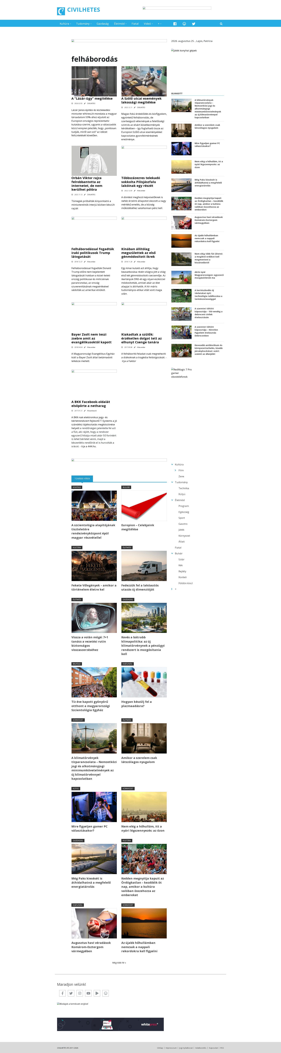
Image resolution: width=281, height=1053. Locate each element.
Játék (181, 529)
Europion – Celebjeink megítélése (137, 527)
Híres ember (141, 191)
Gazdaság (103, 23)
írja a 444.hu (88, 446)
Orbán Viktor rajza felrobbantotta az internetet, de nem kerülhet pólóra (86, 184)
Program (184, 506)
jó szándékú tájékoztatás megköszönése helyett (94, 424)
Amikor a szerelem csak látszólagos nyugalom (139, 760)
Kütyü (76, 788)
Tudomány (83, 23)
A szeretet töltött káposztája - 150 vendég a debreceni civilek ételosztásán (208, 313)
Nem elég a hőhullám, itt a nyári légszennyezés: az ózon (143, 828)
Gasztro (183, 523)
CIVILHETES (83, 9)
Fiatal (135, 23)
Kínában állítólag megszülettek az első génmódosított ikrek (138, 253)
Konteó (183, 577)
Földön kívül (186, 583)
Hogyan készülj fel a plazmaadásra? (136, 704)
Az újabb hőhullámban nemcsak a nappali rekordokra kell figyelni (139, 947)
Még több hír (118, 962)
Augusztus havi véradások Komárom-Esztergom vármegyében (91, 947)
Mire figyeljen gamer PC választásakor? (89, 828)
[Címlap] (61, 11)
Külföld (77, 487)
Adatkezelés (200, 1048)
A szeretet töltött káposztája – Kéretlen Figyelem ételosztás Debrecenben (206, 331)
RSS (222, 1048)
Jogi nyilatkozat (186, 1048)
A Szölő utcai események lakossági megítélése (141, 100)
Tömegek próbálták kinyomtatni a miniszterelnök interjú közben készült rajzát (93, 204)
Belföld (76, 663)
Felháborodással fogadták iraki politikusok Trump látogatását (92, 253)
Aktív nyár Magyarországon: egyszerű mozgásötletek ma (209, 275)
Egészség (127, 663)
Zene (181, 476)
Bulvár (126, 487)
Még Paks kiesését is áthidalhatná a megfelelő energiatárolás (91, 882)
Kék (181, 565)
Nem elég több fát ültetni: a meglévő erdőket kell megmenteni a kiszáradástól (209, 258)
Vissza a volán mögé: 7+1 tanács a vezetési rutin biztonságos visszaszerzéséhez (89, 643)
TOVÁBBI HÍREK (83, 478)
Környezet (78, 720)
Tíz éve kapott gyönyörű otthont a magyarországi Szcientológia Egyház (90, 706)
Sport (182, 517)
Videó (147, 23)
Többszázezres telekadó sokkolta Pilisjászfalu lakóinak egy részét (140, 182)
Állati (182, 541)
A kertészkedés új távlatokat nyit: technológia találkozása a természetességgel (208, 294)
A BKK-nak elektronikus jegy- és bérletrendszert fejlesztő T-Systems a (93, 419)
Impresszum (171, 1048)
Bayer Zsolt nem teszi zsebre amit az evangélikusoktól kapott (91, 338)
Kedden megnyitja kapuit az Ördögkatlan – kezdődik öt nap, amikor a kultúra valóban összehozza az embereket (142, 886)
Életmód (119, 23)
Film (181, 470)
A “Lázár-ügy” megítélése (92, 98)
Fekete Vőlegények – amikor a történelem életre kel (93, 587)
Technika (184, 488)
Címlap (160, 1048)
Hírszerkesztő (92, 411)
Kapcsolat (213, 1048)
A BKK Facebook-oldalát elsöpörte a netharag (90, 403)
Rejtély (182, 571)
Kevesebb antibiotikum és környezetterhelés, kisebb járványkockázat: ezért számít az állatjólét (209, 349)
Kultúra (64, 23)
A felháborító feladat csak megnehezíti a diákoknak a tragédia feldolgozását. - (144, 357)
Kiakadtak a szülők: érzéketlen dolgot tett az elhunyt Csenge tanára (141, 338)
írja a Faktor (129, 361)
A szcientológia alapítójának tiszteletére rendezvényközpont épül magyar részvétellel (93, 531)
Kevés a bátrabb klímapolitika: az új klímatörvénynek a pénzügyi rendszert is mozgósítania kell (143, 645)
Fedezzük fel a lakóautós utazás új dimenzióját (140, 587)
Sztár (181, 559)
